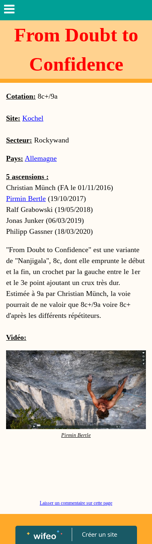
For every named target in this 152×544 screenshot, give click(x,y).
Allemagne (41, 158)
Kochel (32, 118)
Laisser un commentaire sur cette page (76, 503)
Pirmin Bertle (26, 198)
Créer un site (99, 534)
